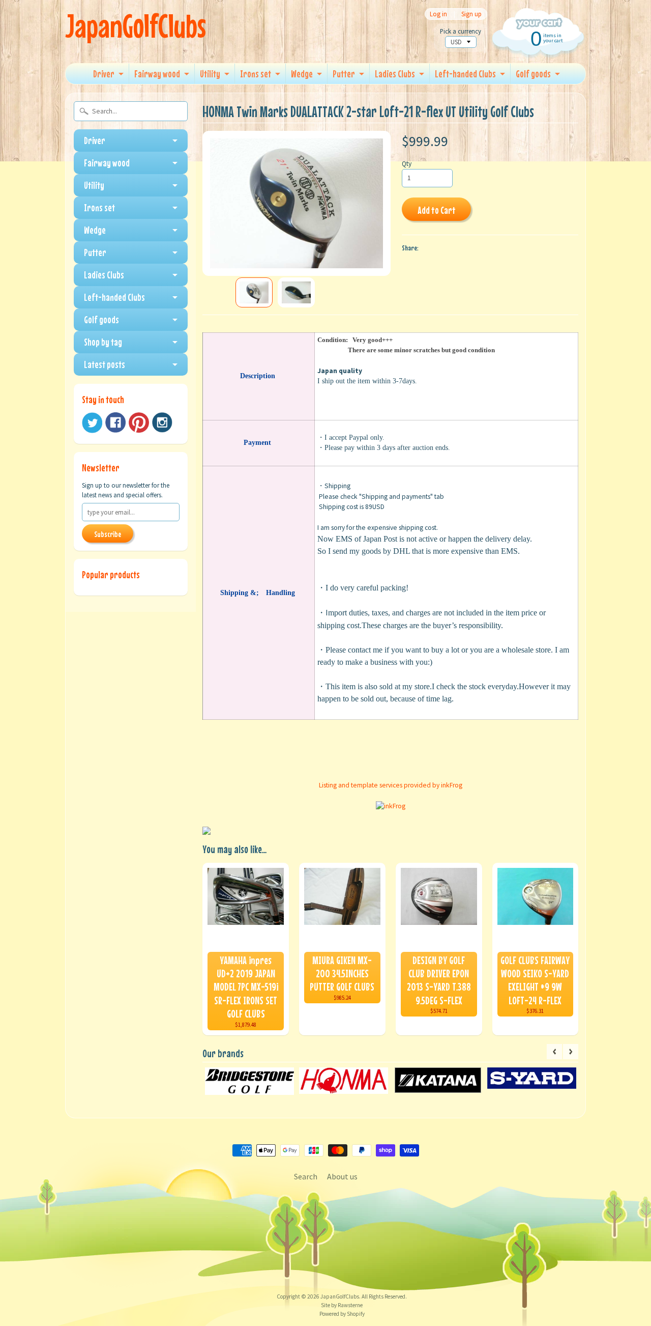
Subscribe (107, 534)
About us (342, 1176)
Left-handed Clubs (465, 73)
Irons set (255, 73)
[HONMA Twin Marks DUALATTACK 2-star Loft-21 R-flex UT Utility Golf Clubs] (254, 292)
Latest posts (104, 364)
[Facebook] (115, 422)
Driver (103, 73)
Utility (210, 73)
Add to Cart (437, 210)
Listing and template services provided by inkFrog (390, 785)
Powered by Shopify (342, 1313)
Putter (344, 73)
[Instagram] (162, 422)
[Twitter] (92, 422)
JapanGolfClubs (135, 25)
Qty (406, 163)
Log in (438, 14)
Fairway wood (157, 73)
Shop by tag (103, 342)
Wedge (302, 73)
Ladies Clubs (395, 73)
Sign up (471, 14)
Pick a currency (460, 31)
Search (305, 1176)
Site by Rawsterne (342, 1305)
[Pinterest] (139, 422)
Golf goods (533, 73)
